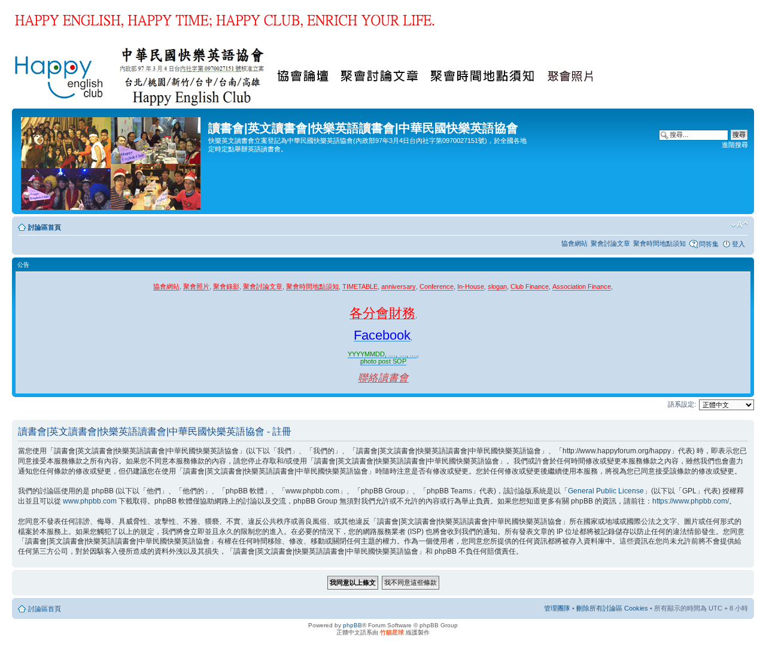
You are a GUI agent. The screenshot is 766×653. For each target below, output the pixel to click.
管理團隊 (557, 608)
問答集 (709, 244)
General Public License (606, 491)
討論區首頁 (44, 227)
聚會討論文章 (610, 243)
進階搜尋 (735, 144)
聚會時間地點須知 (659, 243)
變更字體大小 (739, 224)
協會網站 (574, 243)
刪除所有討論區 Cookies (612, 608)
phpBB (352, 625)
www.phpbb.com (90, 501)
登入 (738, 244)
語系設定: (682, 404)
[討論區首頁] (111, 161)
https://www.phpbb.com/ (690, 501)
